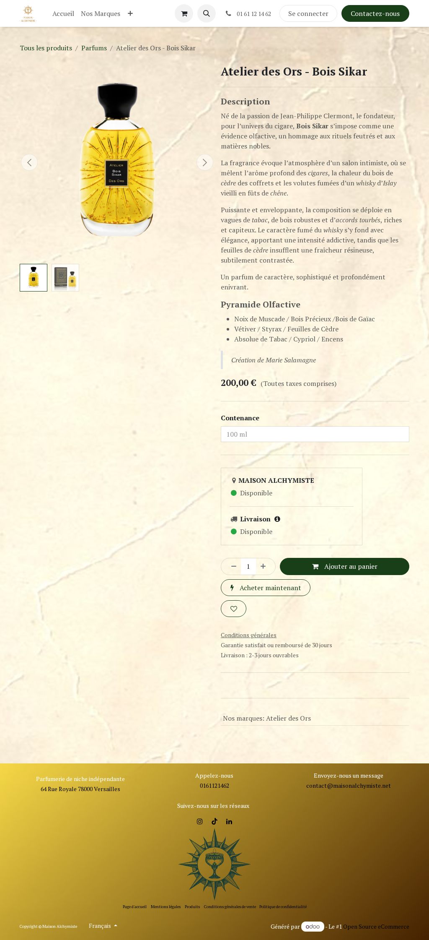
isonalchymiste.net (366, 785)
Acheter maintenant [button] (269, 587)
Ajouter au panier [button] (350, 566)
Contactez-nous (375, 13)
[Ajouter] (266, 566)
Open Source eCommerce (376, 926)
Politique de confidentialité (283, 906)
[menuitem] (63, 13)
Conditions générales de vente (230, 906)
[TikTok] (214, 821)
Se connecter (308, 13)
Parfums (94, 47)
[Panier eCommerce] (184, 13)
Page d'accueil (135, 906)
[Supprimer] (231, 566)
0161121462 (214, 785)
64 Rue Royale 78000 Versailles (80, 789)
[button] (206, 13)
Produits (192, 906)
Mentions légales (166, 906)
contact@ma (323, 785)
